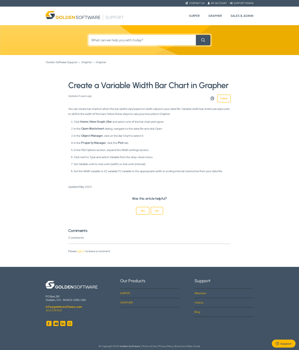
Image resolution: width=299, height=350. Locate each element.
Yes (143, 210)
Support (114, 17)
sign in (81, 251)
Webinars (200, 293)
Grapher (215, 16)
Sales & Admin (241, 16)
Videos (198, 302)
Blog (197, 312)
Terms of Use (149, 346)
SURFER (125, 293)
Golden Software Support (62, 62)
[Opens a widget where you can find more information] (284, 344)
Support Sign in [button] (243, 3)
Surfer (194, 16)
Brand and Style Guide (187, 346)
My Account (218, 3)
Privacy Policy (165, 346)
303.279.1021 (54, 310)
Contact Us (197, 3)
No (157, 210)
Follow (224, 98)
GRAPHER (126, 302)
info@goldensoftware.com (64, 307)
